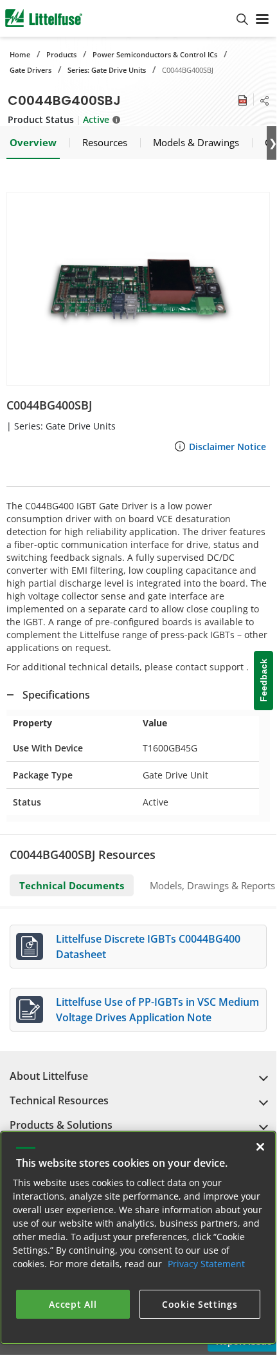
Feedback (263, 681)
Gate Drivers (30, 70)
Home (20, 54)
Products (61, 54)
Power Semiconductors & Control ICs (155, 54)
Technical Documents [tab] (71, 885)
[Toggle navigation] (262, 18)
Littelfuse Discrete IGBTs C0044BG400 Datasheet (148, 946)
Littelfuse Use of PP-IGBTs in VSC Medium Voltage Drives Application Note (157, 1009)
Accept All (72, 1304)
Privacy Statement (206, 1264)
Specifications (56, 695)
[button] (138, 289)
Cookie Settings (200, 1304)
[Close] (260, 1147)
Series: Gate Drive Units (106, 70)
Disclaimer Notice (227, 446)
